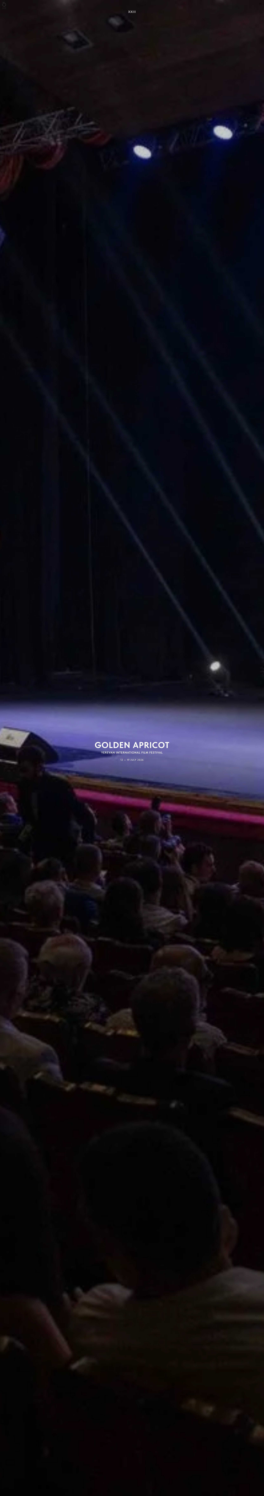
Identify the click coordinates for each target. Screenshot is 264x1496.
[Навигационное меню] (260, 3)
